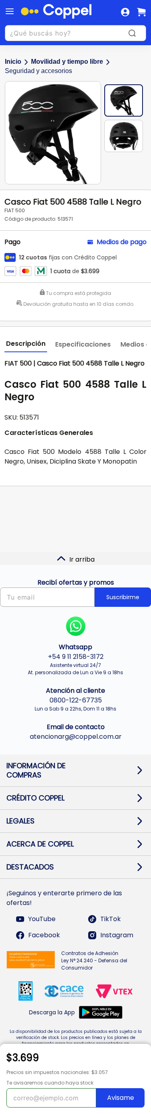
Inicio (13, 61)
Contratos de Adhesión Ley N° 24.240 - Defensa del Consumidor (94, 960)
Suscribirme (122, 597)
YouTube (42, 919)
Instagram (116, 935)
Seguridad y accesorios (38, 70)
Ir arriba (82, 559)
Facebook (44, 935)
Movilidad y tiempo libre (67, 61)
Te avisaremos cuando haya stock (49, 1082)
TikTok (110, 919)
